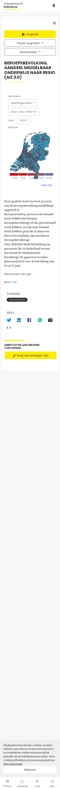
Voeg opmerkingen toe (32, 355)
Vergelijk (32, 34)
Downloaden (29, 52)
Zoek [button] (37, 786)
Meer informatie (12, 764)
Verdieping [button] (22, 786)
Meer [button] (52, 786)
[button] (54, 6)
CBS (14, 282)
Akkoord (30, 769)
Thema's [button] (7, 786)
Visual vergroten (29, 43)
